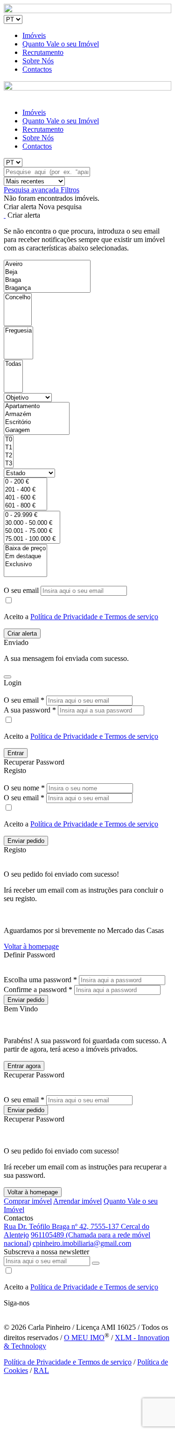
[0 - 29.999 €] (32, 515)
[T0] (8, 440)
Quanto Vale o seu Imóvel (60, 44)
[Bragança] (47, 288)
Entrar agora (24, 1065)
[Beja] (47, 272)
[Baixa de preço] (25, 549)
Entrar (15, 753)
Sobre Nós (38, 61)
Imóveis (34, 35)
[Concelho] (17, 298)
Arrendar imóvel (77, 1201)
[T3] (8, 464)
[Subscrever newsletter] (95, 1263)
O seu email (22, 590)
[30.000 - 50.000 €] (32, 523)
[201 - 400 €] (25, 490)
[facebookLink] (4, 1311)
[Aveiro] (47, 264)
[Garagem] (36, 430)
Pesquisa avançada (32, 190)
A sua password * (30, 710)
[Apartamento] (36, 406)
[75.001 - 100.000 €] (32, 539)
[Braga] (47, 280)
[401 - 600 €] (25, 498)
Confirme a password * (38, 989)
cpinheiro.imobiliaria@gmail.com (82, 1243)
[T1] (8, 448)
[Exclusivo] (25, 565)
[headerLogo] (87, 11)
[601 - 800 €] (25, 506)
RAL (41, 1370)
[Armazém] (36, 414)
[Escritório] (36, 422)
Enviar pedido (25, 840)
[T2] (8, 456)
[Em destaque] (25, 557)
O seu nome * (24, 788)
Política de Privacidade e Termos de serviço (94, 617)
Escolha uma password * (40, 980)
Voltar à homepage (31, 946)
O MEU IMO (84, 1338)
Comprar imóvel (28, 1201)
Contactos (37, 69)
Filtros (70, 190)
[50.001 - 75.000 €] (32, 531)
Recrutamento (42, 52)
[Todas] (13, 364)
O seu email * (24, 700)
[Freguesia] (18, 331)
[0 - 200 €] (25, 482)
